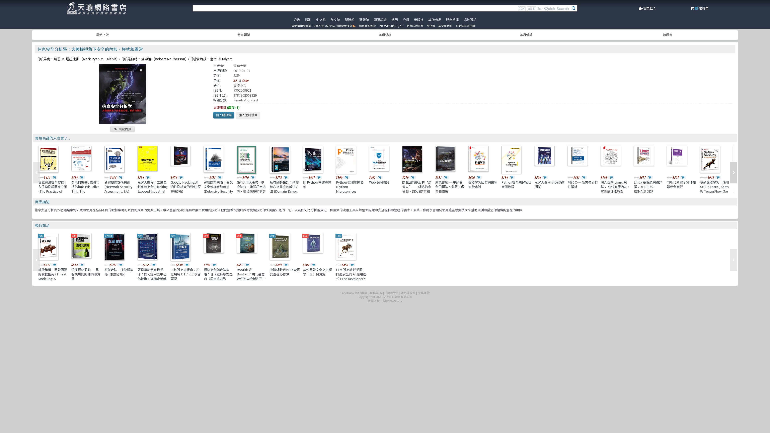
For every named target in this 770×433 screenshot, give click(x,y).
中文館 (321, 19)
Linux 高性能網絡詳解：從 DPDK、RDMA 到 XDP (648, 187)
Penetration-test (245, 100)
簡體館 (350, 19)
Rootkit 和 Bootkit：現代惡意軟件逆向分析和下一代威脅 (251, 276)
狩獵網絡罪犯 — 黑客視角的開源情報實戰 (85, 274)
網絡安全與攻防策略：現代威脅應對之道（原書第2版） (218, 274)
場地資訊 (470, 19)
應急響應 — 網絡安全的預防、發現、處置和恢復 (449, 187)
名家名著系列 (415, 26)
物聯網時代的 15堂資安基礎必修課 (285, 271)
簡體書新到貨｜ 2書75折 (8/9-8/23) (381, 26)
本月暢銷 (526, 34)
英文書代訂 (445, 26)
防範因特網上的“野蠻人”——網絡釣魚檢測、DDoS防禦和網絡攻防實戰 (416, 189)
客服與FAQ (376, 293)
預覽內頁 (125, 128)
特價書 (667, 34)
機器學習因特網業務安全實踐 (482, 184)
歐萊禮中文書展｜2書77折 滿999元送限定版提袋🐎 (324, 26)
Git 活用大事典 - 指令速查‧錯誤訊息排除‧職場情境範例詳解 (251, 189)
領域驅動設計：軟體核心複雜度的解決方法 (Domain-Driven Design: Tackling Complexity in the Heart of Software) (284, 193)
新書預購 (243, 34)
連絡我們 (392, 293)
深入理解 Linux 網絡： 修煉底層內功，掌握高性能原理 (615, 187)
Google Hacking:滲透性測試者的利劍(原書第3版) (186, 187)
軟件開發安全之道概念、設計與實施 (317, 271)
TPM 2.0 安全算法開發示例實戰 (681, 184)
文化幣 (431, 26)
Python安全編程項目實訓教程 (516, 184)
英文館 (335, 19)
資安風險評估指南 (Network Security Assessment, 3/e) (118, 187)
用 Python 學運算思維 (317, 184)
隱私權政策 (407, 293)
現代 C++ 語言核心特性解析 (583, 184)
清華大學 (239, 65)
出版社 (419, 19)
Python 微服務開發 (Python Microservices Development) (350, 189)
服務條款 (424, 293)
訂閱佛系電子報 (465, 26)
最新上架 (102, 34)
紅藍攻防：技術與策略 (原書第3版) (118, 271)
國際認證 (380, 19)
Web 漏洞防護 (379, 182)
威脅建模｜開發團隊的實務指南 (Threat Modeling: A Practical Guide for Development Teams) (52, 280)
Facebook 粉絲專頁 (353, 293)
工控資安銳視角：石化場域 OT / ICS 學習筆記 (186, 274)
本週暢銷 (385, 34)
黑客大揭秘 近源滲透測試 (549, 184)
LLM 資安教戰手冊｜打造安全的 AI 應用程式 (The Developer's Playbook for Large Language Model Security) (351, 280)
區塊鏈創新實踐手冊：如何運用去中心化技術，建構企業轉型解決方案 (152, 276)
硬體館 (364, 19)
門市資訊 (452, 19)
